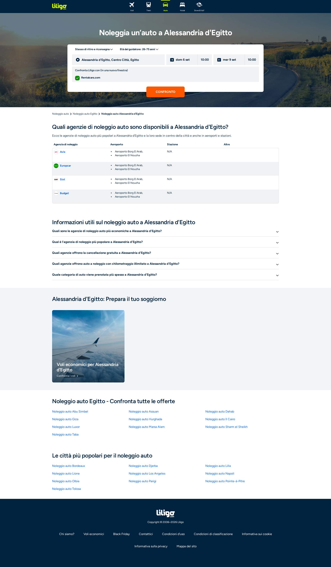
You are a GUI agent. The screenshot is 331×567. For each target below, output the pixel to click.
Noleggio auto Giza (65, 419)
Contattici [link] (146, 534)
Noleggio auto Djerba (143, 466)
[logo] (59, 6)
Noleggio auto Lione (66, 473)
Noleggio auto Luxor (66, 427)
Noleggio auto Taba (65, 434)
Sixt (62, 179)
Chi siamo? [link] (66, 534)
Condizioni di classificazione (213, 534)
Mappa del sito (187, 546)
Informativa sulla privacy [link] (150, 546)
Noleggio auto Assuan (144, 411)
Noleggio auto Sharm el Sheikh (226, 427)
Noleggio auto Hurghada (145, 419)
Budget (64, 193)
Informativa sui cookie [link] (257, 534)
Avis (62, 152)
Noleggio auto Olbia (65, 481)
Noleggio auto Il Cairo (220, 419)
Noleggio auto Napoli (219, 473)
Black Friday (121, 534)
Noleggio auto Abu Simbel (70, 411)
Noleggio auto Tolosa (66, 489)
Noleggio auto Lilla (218, 466)
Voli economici (94, 534)
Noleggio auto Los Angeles (147, 473)
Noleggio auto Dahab (219, 411)
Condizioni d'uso (173, 534)
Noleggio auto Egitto (85, 113)
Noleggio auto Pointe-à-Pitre (225, 481)
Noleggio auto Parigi (142, 481)
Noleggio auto (60, 113)
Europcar (65, 165)
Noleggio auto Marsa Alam (147, 427)
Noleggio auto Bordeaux (68, 466)
